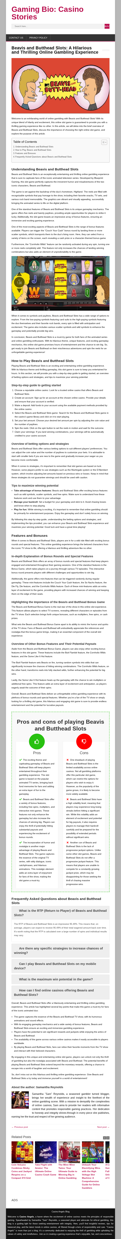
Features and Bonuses (25, 153)
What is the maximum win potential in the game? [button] (56, 979)
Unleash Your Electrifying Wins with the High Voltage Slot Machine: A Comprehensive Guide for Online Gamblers (91, 1176)
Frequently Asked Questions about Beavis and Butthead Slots (43, 157)
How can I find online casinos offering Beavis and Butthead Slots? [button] (54, 993)
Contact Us (16, 37)
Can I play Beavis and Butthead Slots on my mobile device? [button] (55, 966)
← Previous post (20, 1127)
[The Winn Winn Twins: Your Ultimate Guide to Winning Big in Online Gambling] (70, 1152)
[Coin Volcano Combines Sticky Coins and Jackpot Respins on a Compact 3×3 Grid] (23, 1152)
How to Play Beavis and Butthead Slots (33, 150)
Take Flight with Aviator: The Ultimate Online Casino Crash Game (45, 1169)
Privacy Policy (38, 37)
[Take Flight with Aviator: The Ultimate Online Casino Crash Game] (46, 1152)
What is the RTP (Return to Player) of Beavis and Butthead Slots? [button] (60, 913)
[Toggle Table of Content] (102, 142)
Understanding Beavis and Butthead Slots (34, 147)
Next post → (103, 1127)
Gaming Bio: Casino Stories (48, 13)
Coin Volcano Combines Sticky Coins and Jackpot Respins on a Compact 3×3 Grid (22, 1171)
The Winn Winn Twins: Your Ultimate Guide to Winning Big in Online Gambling (67, 1171)
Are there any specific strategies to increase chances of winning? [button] (58, 951)
